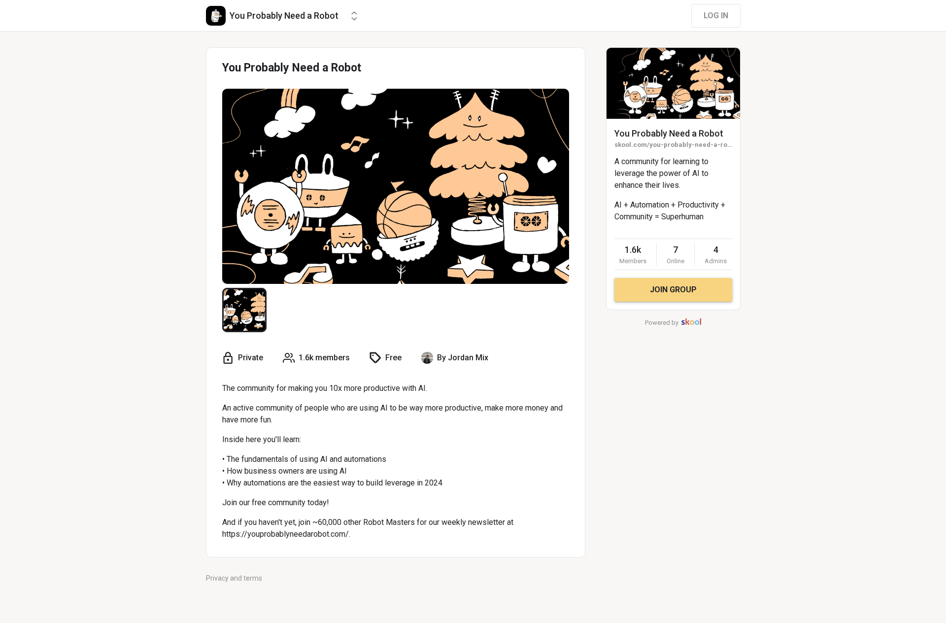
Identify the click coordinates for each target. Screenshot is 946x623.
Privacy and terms (234, 578)
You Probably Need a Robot (668, 133)
